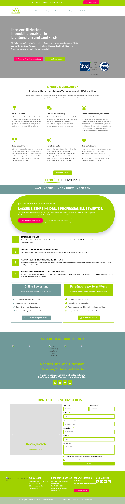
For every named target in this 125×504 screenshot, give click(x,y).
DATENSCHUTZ (76, 499)
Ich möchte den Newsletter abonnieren (78, 460)
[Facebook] (60, 382)
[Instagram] (55, 382)
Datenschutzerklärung (81, 456)
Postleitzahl (68, 428)
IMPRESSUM (66, 499)
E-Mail (66, 413)
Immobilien (35, 11)
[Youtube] (65, 382)
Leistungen (47, 11)
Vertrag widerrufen (87, 499)
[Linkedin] (70, 382)
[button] (12, 435)
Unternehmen (59, 11)
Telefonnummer (69, 420)
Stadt (65, 436)
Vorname (67, 405)
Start (25, 11)
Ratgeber (72, 11)
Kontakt (82, 11)
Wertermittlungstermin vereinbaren (59, 220)
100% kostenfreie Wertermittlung (30, 220)
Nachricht (67, 443)
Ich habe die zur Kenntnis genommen (84, 456)
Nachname (93, 405)
